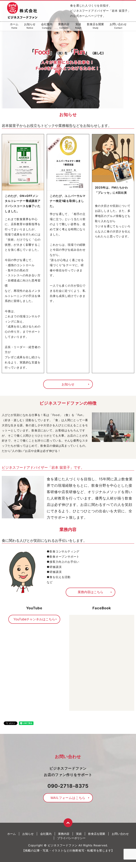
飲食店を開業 (95, 25)
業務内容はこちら (90, 592)
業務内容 (63, 25)
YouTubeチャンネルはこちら (34, 619)
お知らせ (29, 25)
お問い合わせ (118, 25)
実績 (78, 25)
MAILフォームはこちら (68, 798)
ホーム (14, 25)
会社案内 (46, 25)
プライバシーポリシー (71, 838)
